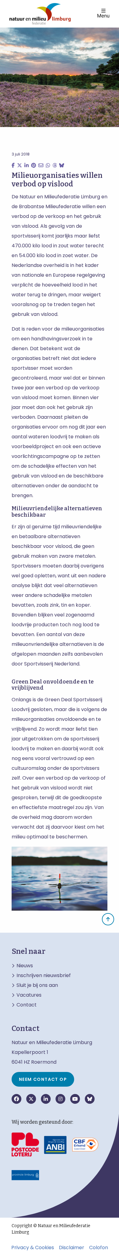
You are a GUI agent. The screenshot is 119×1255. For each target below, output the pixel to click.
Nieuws (24, 965)
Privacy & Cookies (32, 1247)
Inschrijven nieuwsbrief (43, 975)
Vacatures (28, 995)
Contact (26, 1004)
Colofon (98, 1247)
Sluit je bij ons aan (37, 985)
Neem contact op (43, 1079)
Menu (103, 15)
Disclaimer (71, 1247)
